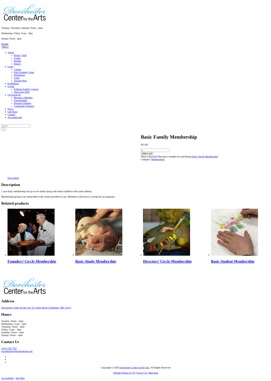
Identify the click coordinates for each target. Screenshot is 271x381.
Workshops (19, 75)
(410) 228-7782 (9, 348)
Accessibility (7, 378)
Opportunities (20, 100)
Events (11, 86)
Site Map (20, 378)
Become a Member (23, 97)
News (10, 109)
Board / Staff (20, 55)
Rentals (17, 61)
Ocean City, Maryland (147, 373)
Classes (17, 69)
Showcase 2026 (21, 92)
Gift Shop (12, 111)
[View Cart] (2, 122)
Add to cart (147, 153)
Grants (17, 58)
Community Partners (24, 106)
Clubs (17, 78)
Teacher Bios (20, 80)
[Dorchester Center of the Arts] (24, 20)
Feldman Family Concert (26, 89)
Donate (4, 44)
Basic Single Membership (205, 156)
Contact (11, 114)
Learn (10, 66)
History (17, 64)
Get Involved (14, 95)
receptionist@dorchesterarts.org (16, 351)
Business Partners (22, 103)
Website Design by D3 (124, 373)
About (11, 52)
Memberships (158, 159)
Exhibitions (13, 83)
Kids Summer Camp (24, 72)
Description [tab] (13, 178)
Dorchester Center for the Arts (134, 367)
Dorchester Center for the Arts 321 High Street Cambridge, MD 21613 (36, 307)
